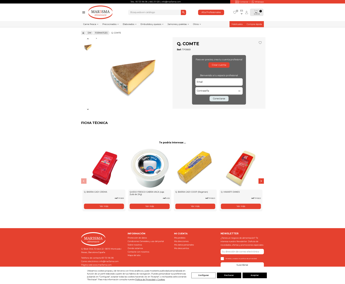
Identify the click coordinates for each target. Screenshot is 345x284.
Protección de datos (137, 238)
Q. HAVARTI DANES (230, 192)
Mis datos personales (184, 245)
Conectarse (219, 98)
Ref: (179, 49)
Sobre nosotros (135, 245)
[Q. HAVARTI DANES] (240, 168)
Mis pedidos (179, 238)
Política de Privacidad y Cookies (150, 279)
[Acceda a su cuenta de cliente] (246, 12)
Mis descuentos (181, 248)
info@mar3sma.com (171, 2)
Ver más (104, 206)
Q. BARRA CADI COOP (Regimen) (191, 192)
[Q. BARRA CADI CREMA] (103, 168)
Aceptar (255, 275)
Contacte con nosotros (138, 252)
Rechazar (229, 275)
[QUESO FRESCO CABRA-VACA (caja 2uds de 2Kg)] (149, 168)
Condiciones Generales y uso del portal (146, 241)
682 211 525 (154, 2)
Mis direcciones (181, 241)
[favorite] (234, 12)
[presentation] (84, 181)
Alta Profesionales (211, 12)
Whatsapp (259, 2)
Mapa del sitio (134, 255)
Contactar (243, 2)
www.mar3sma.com (102, 265)
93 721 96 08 (141, 2)
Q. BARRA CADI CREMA (95, 192)
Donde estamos (135, 248)
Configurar (203, 275)
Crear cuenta (219, 65)
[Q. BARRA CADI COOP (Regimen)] (195, 168)
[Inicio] (83, 33)
